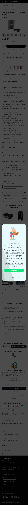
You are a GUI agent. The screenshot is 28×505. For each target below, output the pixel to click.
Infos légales (8, 277)
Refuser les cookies (10, 274)
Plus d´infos (19, 274)
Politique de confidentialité (17, 277)
